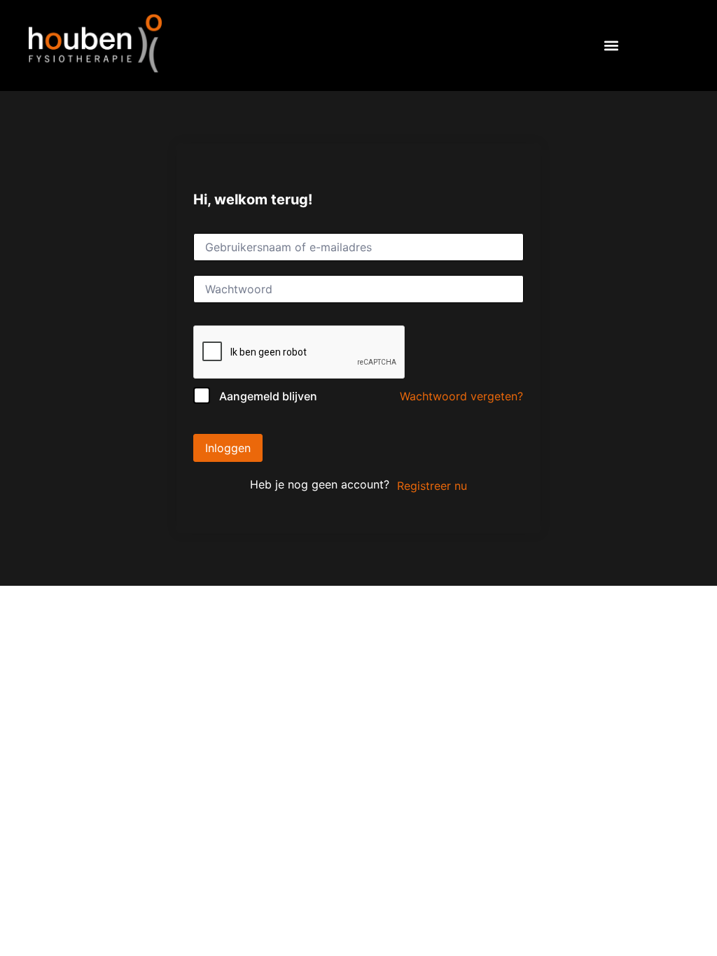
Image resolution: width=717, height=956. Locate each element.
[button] (610, 45)
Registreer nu (432, 486)
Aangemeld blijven (268, 396)
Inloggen (228, 448)
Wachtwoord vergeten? (461, 396)
